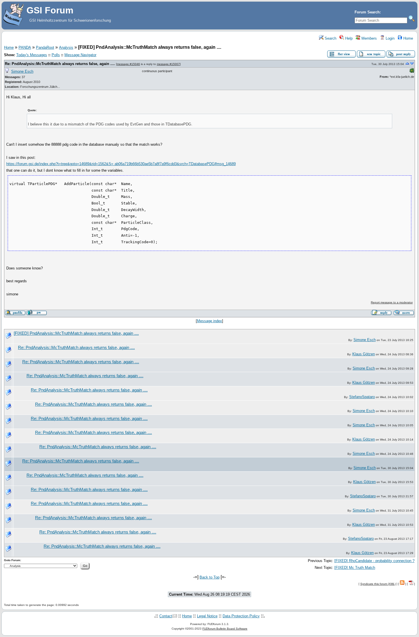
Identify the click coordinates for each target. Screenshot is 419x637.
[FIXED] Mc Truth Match (354, 567)
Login (389, 38)
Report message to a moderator (392, 302)
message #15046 (128, 64)
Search (330, 38)
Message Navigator (80, 55)
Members (368, 38)
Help (348, 38)
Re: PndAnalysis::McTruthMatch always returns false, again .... (60, 64)
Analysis (66, 47)
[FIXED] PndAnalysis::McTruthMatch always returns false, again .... (76, 333)
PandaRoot (45, 47)
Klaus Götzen (363, 354)
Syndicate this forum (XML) (378, 583)
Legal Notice (207, 616)
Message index (209, 321)
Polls (56, 55)
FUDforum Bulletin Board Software (224, 628)
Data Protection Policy (241, 616)
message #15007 (168, 64)
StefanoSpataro (362, 397)
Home (407, 38)
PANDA (25, 47)
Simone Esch (22, 71)
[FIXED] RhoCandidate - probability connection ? (374, 561)
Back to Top (209, 577)
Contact (165, 616)
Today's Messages (31, 55)
